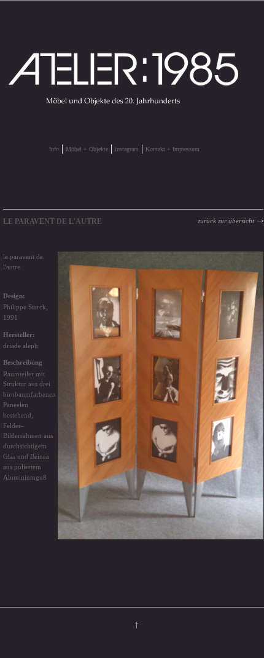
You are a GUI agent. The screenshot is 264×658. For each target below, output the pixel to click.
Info (54, 149)
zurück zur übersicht (226, 220)
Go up (136, 625)
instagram (127, 149)
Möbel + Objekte (87, 149)
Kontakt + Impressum (173, 149)
